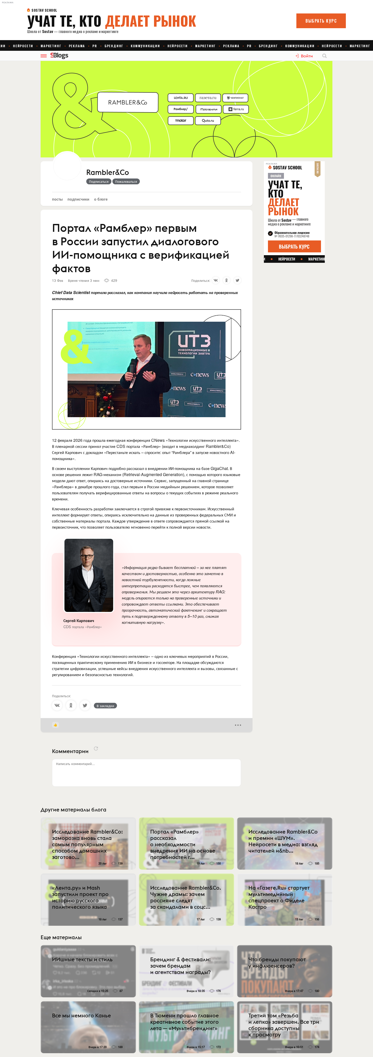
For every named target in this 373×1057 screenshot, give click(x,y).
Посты (57, 199)
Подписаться (99, 181)
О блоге (101, 199)
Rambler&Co (107, 172)
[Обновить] (96, 748)
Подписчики (78, 199)
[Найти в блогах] (324, 56)
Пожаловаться (126, 181)
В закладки (105, 705)
